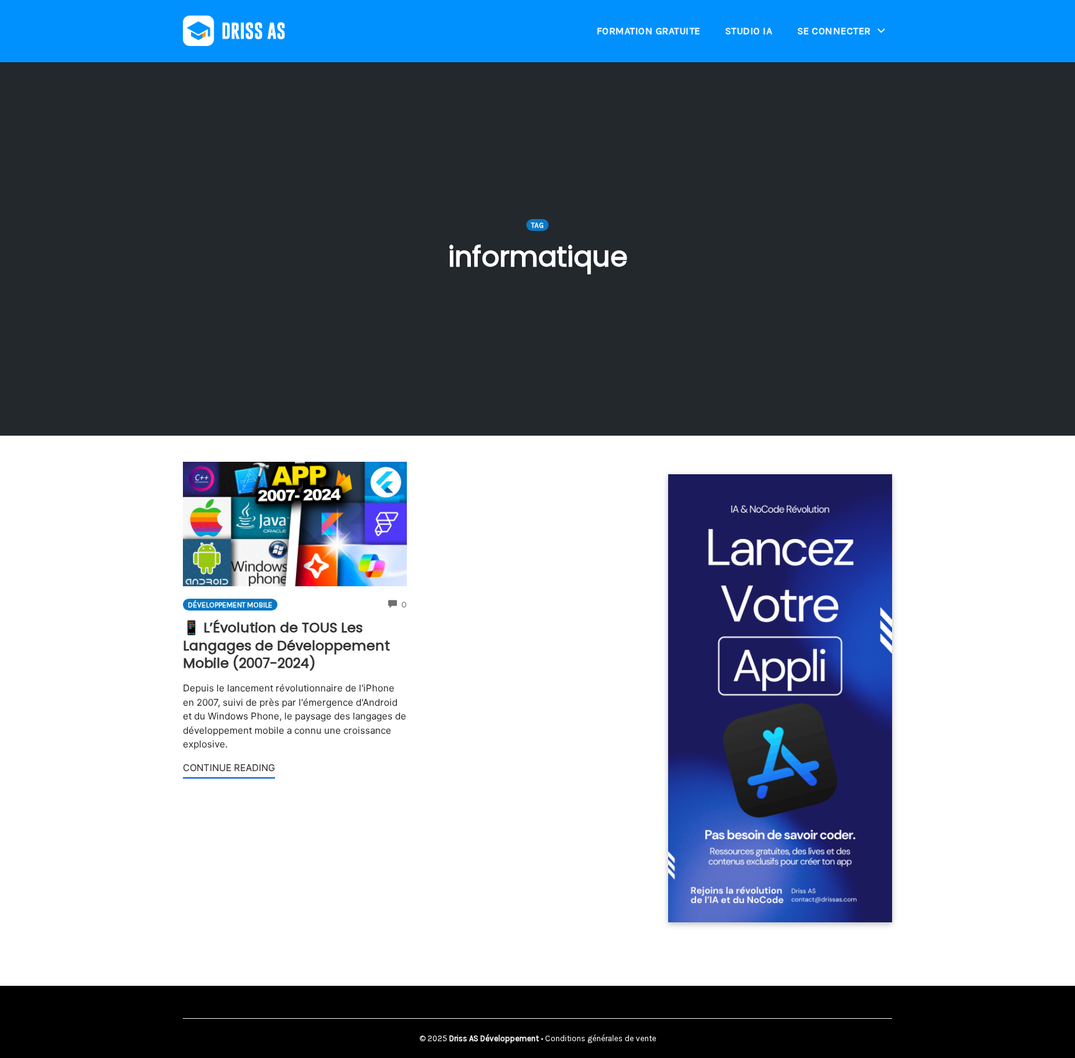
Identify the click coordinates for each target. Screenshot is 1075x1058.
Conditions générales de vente (600, 1038)
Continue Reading (229, 768)
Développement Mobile (230, 605)
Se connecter (834, 31)
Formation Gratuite (648, 31)
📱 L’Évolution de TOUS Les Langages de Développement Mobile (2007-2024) (286, 645)
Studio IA (749, 31)
